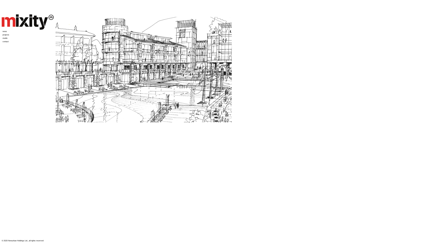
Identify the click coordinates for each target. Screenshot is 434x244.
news (5, 31)
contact (6, 41)
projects (6, 35)
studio (5, 38)
